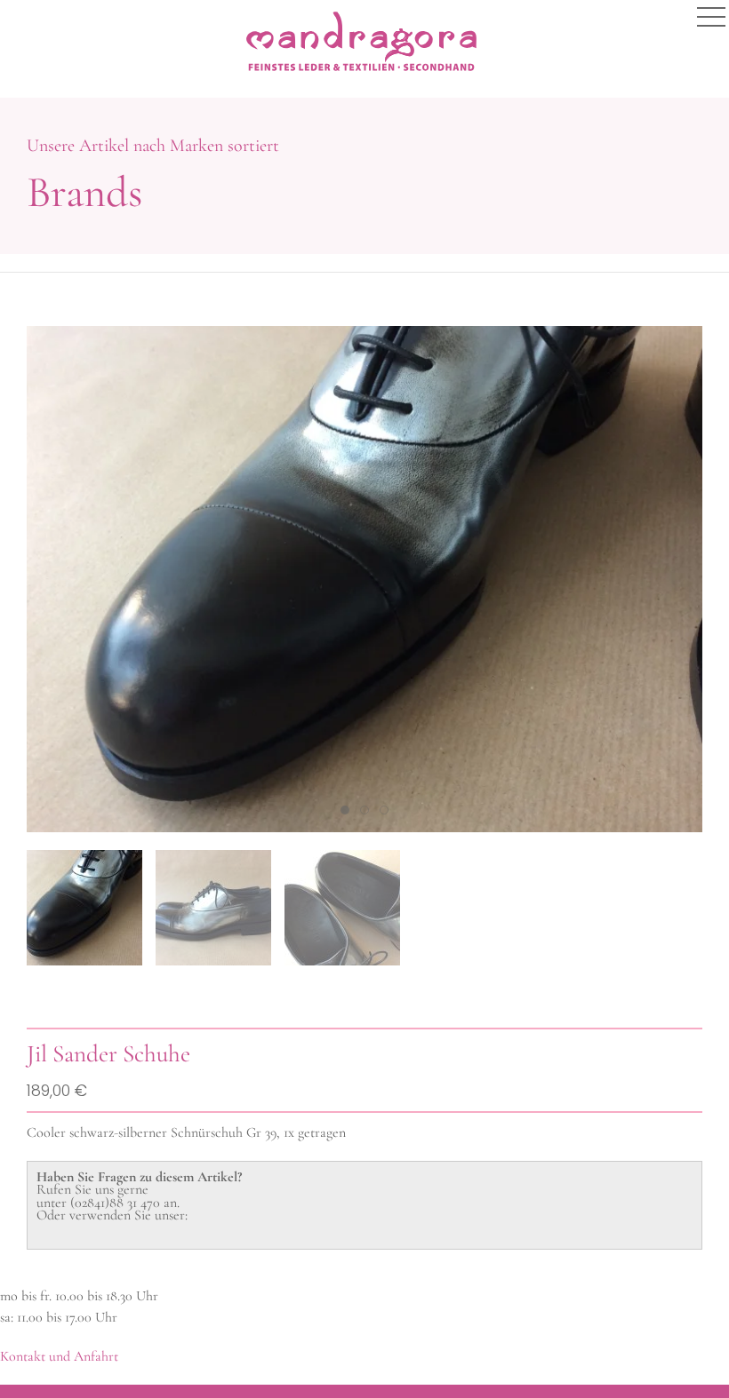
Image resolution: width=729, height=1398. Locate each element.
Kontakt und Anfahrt (59, 1356)
